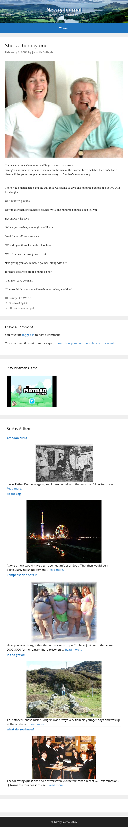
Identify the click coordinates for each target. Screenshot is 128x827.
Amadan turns (17, 438)
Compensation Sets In (22, 575)
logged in (28, 335)
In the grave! (16, 655)
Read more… (15, 488)
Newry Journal (64, 9)
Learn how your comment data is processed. (86, 343)
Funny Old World (20, 298)
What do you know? (20, 729)
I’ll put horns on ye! (21, 308)
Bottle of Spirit (18, 303)
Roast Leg (14, 494)
